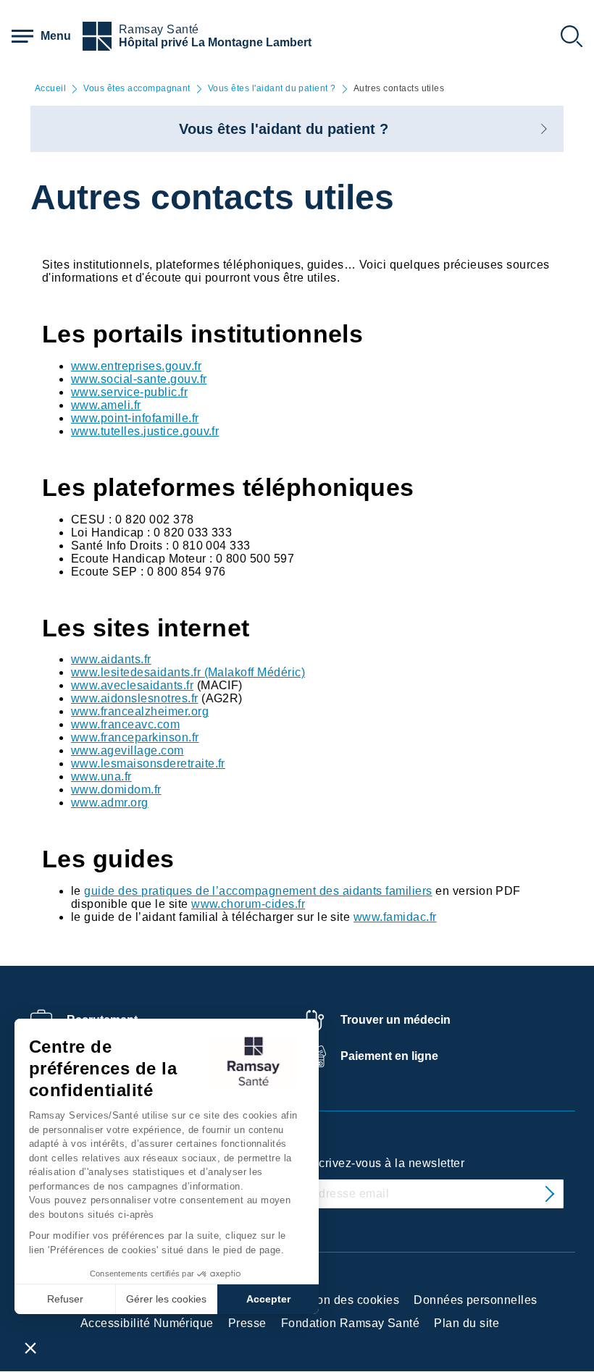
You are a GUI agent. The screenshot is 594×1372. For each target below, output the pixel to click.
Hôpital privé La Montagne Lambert (215, 42)
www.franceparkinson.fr (135, 737)
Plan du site (466, 1323)
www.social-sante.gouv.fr (139, 379)
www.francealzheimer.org (140, 711)
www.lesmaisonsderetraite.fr (148, 763)
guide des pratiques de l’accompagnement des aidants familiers (258, 891)
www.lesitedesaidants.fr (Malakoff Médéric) (188, 672)
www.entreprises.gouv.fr (136, 366)
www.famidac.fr (395, 917)
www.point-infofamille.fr (135, 418)
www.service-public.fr (129, 392)
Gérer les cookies (166, 1299)
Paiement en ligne (389, 1056)
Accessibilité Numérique (147, 1323)
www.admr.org (109, 802)
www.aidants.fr (111, 659)
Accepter (268, 1299)
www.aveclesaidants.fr (132, 685)
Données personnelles (475, 1300)
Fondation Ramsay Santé (350, 1323)
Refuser (65, 1299)
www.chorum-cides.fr (248, 904)
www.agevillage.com (127, 750)
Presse (247, 1323)
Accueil (50, 88)
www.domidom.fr (116, 789)
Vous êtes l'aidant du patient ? (272, 88)
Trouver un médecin (395, 1020)
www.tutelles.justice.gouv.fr (145, 431)
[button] (30, 1347)
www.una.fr (101, 776)
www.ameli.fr (106, 405)
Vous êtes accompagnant (137, 88)
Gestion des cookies (343, 1300)
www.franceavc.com (125, 724)
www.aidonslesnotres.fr (134, 698)
